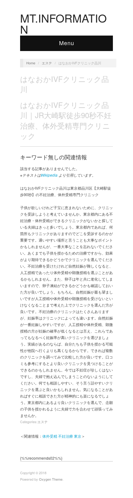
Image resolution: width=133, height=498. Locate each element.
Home (30, 62)
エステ (47, 62)
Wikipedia (49, 175)
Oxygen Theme (50, 479)
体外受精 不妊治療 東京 (61, 436)
